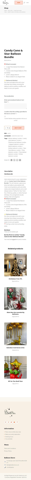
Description (8, 171)
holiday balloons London (15, 148)
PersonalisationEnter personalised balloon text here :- (14, 99)
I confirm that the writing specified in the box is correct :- (15, 112)
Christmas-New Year (17, 135)
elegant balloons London (16, 144)
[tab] (8, 171)
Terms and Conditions (10, 448)
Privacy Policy (8, 451)
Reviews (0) (8, 174)
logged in (14, 239)
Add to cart (18, 128)
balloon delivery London (15, 138)
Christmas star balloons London (17, 142)
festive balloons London (15, 146)
